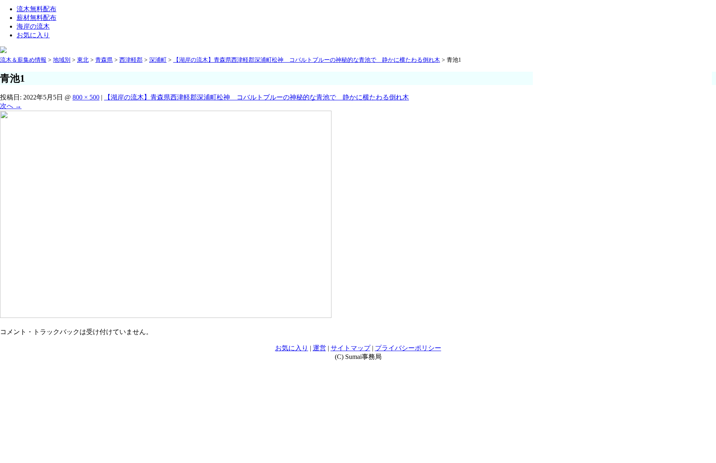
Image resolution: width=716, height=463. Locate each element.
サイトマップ (350, 347)
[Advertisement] (627, 73)
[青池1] (165, 315)
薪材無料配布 (36, 17)
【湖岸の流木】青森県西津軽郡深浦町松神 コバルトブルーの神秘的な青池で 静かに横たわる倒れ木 (256, 97)
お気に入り (33, 35)
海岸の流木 (33, 26)
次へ (11, 105)
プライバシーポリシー (408, 347)
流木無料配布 (36, 8)
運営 (319, 347)
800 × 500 (86, 97)
